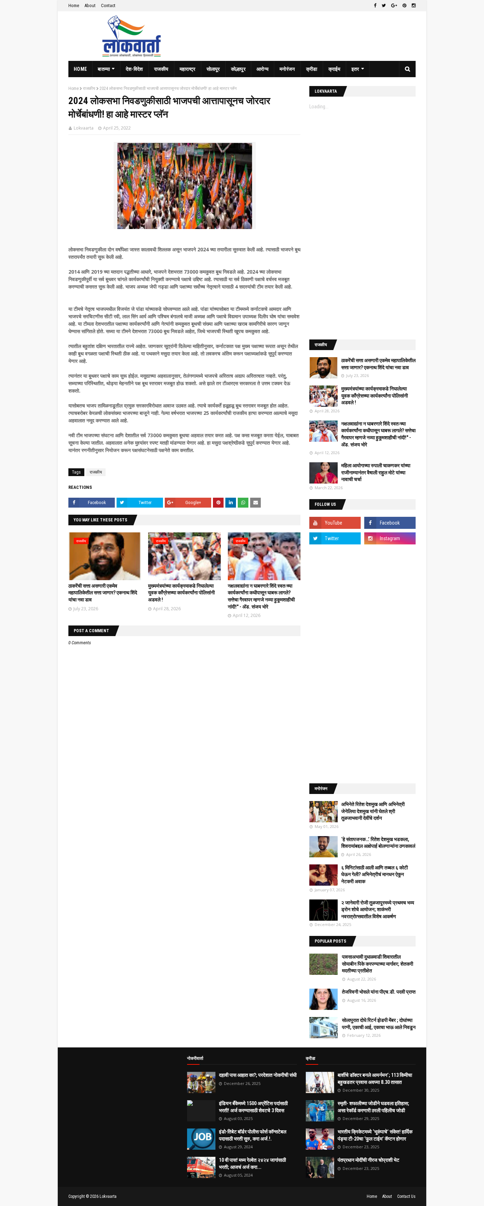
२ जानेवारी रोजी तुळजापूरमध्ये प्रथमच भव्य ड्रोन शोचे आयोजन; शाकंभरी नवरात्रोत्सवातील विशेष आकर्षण (377, 909)
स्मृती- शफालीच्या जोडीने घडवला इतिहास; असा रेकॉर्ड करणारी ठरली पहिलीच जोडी (373, 1107)
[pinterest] (404, 5)
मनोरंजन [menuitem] (287, 69)
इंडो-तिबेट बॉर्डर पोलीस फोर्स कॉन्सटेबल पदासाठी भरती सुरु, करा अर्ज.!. (252, 1135)
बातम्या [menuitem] (104, 69)
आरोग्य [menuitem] (263, 69)
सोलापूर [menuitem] (213, 69)
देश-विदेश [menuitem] (134, 69)
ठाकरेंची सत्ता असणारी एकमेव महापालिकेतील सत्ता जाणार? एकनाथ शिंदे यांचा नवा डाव (102, 592)
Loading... (318, 106)
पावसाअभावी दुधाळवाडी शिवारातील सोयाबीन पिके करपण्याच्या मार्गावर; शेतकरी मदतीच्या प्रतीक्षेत (377, 963)
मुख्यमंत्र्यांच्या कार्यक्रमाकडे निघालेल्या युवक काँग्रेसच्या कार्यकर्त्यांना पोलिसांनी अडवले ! (181, 592)
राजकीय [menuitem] (161, 69)
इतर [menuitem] (355, 69)
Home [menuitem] (80, 69)
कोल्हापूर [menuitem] (238, 69)
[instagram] (413, 5)
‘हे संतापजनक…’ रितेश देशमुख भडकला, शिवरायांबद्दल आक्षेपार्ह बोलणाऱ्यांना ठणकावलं (378, 842)
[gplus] (394, 5)
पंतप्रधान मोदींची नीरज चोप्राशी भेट (368, 1160)
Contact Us (406, 1196)
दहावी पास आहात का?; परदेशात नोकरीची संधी (258, 1075)
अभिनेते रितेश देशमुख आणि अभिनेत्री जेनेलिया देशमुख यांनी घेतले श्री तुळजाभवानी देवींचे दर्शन (373, 811)
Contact (108, 5)
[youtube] (335, 523)
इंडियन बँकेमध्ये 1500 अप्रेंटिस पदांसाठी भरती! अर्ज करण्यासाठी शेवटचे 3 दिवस (253, 1107)
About (90, 5)
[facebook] (375, 5)
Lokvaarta (84, 128)
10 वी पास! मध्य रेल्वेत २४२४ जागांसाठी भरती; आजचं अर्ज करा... (252, 1163)
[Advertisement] (362, 224)
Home (73, 5)
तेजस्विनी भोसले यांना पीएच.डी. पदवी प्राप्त (379, 992)
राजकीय (89, 88)
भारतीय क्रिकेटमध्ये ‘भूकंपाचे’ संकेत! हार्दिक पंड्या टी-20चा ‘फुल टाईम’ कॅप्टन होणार (375, 1135)
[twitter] (384, 5)
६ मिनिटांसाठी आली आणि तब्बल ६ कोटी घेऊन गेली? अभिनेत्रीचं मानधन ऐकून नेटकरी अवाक (374, 874)
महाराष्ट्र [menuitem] (188, 69)
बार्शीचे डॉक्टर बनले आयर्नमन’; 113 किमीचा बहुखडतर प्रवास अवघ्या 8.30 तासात (375, 1078)
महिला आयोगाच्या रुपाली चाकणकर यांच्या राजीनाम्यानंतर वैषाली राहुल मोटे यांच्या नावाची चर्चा (375, 472)
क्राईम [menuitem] (334, 69)
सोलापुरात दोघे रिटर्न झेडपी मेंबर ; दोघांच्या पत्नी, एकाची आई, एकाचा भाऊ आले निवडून (379, 1023)
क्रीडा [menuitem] (311, 69)
